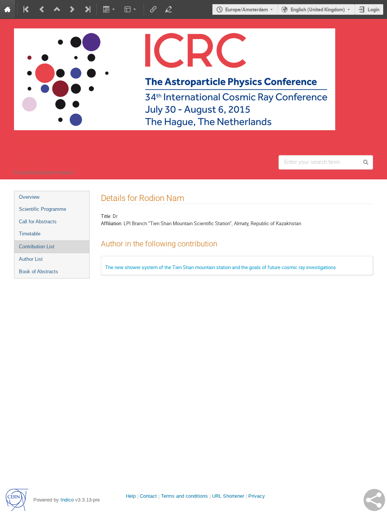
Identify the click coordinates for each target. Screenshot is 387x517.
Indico (67, 500)
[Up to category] (57, 9)
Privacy (256, 496)
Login (373, 9)
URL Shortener (228, 496)
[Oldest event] (26, 9)
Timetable (29, 234)
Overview (29, 197)
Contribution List (36, 246)
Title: (106, 216)
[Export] (109, 9)
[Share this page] (374, 500)
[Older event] (42, 9)
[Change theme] (131, 9)
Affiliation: (111, 223)
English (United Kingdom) (318, 9)
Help (131, 496)
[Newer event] (72, 9)
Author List (31, 259)
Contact (148, 496)
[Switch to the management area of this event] (168, 9)
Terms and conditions (184, 496)
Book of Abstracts (38, 271)
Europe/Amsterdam (246, 9)
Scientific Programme (42, 209)
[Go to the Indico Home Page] (7, 9)
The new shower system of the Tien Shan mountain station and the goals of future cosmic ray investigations (220, 267)
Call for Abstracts (38, 221)
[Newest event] (86, 9)
